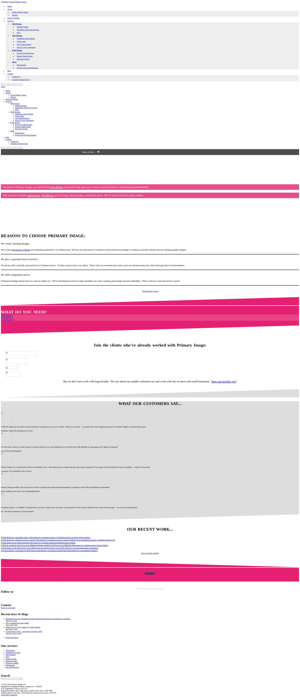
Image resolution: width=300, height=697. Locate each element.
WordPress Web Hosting (26, 39)
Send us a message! (8, 608)
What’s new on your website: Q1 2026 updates (23, 627)
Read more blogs (12, 638)
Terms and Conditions (9, 695)
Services (10, 21)
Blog (9, 71)
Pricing (14, 15)
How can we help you (224, 381)
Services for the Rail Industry (27, 68)
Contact (10, 74)
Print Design (17, 50)
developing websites (21, 250)
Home (9, 6)
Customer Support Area (21, 80)
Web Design (17, 24)
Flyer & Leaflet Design (25, 53)
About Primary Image (20, 12)
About (9, 9)
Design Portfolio (13, 18)
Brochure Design (23, 59)
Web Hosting (17, 36)
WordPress (47, 195)
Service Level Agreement (26, 47)
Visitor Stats (21, 42)
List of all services (12, 667)
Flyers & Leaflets (12, 663)
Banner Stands (11, 659)
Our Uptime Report (24, 44)
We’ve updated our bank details (17, 623)
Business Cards (11, 661)
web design (56, 187)
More (14, 62)
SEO (18, 33)
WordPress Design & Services (28, 30)
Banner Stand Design (25, 56)
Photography (21, 65)
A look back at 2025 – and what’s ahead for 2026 (24, 632)
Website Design (22, 27)
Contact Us (16, 77)
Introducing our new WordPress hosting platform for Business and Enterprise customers (38, 619)
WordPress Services (13, 653)
